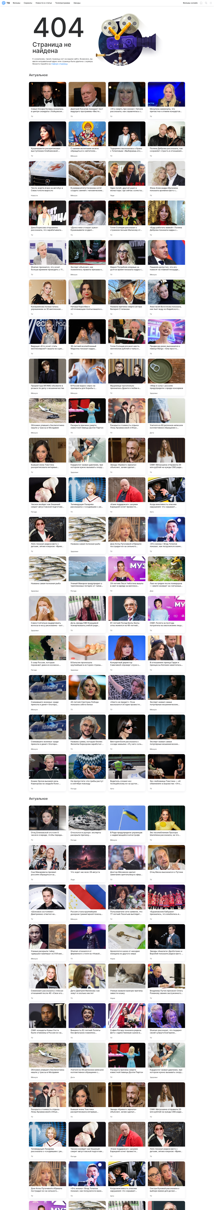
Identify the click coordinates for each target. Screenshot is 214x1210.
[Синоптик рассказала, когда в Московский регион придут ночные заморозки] (87, 970)
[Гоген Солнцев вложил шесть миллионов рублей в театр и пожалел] (126, 337)
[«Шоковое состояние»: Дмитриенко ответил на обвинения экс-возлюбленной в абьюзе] (47, 1140)
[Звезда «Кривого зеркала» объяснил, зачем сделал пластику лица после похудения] (126, 456)
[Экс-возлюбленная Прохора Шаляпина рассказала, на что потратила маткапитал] (166, 1061)
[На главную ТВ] (7, 3)
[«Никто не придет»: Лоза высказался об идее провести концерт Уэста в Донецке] (126, 693)
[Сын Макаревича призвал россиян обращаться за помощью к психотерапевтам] (47, 1100)
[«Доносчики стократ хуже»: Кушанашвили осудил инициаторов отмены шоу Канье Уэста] (87, 219)
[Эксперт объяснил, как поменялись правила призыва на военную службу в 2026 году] (87, 258)
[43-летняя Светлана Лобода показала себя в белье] (87, 693)
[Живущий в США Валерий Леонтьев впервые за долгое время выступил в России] (126, 812)
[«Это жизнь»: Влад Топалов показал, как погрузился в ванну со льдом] (166, 535)
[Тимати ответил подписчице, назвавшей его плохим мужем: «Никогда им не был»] (126, 891)
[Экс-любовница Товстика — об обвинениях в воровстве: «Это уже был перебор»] (166, 772)
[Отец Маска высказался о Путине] (166, 1100)
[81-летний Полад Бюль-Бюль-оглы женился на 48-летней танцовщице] (126, 614)
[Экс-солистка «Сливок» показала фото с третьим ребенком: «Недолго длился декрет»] (47, 812)
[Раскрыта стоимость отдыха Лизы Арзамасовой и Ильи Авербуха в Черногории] (126, 416)
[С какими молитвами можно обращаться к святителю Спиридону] (87, 140)
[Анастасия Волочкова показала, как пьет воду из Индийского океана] (166, 298)
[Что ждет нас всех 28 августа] (87, 1100)
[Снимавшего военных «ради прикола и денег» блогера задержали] (47, 693)
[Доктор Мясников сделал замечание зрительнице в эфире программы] (126, 1100)
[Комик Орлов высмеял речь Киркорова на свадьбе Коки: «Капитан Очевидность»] (47, 772)
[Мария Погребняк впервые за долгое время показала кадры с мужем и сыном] (126, 258)
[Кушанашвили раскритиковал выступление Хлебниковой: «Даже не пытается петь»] (47, 140)
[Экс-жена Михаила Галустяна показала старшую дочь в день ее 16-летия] (166, 930)
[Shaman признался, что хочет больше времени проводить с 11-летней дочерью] (47, 258)
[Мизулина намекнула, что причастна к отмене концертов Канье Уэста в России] (166, 100)
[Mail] (3, 3)
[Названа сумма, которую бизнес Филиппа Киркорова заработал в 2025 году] (87, 733)
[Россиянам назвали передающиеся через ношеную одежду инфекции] (166, 891)
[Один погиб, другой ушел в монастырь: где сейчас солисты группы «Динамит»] (126, 179)
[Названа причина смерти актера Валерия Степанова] (126, 298)
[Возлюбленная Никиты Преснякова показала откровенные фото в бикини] (47, 851)
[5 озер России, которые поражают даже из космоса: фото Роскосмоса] (47, 654)
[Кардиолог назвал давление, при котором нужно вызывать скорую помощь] (87, 456)
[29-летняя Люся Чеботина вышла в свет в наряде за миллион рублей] (126, 575)
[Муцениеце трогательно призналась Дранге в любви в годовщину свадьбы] (126, 377)
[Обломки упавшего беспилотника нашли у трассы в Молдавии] (47, 416)
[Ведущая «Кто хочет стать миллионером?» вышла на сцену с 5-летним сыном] (47, 337)
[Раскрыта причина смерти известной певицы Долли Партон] (87, 416)
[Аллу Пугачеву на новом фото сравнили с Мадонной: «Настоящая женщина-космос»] (87, 891)
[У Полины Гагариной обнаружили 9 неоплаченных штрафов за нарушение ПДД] (87, 930)
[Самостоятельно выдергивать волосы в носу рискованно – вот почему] (47, 614)
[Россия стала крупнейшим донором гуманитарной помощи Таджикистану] (87, 1140)
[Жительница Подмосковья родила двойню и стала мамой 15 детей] (166, 970)
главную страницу (59, 64)
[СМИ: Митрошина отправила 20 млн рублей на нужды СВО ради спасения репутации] (166, 456)
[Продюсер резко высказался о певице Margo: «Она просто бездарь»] (166, 337)
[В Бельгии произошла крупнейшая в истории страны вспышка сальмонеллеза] (87, 654)
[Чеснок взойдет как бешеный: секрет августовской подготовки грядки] (47, 495)
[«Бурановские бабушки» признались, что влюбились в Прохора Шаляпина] (166, 1140)
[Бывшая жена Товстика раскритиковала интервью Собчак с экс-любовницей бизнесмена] (47, 456)
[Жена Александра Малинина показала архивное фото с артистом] (166, 179)
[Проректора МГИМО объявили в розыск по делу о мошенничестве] (47, 377)
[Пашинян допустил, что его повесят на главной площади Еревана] (166, 258)
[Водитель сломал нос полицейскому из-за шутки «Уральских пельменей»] (126, 772)
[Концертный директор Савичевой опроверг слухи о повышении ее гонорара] (126, 654)
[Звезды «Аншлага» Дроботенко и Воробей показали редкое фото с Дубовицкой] (166, 1180)
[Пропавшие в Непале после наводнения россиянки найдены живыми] (126, 1009)
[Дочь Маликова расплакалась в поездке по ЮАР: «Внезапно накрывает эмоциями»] (126, 930)
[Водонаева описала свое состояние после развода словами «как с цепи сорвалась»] (166, 1009)
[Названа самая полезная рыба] (87, 535)
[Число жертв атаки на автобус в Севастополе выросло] (47, 179)
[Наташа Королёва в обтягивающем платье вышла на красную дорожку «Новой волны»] (87, 298)
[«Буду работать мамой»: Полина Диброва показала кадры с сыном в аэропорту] (166, 219)
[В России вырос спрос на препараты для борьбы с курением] (87, 377)
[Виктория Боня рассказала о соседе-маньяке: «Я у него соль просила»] (126, 733)
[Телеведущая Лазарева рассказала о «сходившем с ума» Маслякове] (87, 495)
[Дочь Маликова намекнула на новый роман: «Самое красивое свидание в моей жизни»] (166, 812)
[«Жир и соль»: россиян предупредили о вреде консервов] (166, 377)
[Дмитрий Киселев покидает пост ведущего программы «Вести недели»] (87, 100)
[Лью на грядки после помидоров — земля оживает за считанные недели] (166, 575)
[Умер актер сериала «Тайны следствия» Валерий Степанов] (126, 851)
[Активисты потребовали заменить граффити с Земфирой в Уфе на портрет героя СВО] (87, 1009)
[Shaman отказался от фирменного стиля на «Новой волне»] (87, 1180)
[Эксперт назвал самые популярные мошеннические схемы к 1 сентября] (166, 693)
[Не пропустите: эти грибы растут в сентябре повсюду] (87, 772)
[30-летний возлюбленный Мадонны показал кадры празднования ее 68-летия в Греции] (87, 337)
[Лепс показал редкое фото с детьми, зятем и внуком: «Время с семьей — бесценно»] (47, 535)
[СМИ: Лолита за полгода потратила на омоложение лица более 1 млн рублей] (166, 614)
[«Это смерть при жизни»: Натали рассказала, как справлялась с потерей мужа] (126, 100)
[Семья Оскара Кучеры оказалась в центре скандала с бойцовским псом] (47, 100)
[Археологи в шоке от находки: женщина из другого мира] (126, 1180)
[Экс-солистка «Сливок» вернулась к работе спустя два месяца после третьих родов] (166, 851)
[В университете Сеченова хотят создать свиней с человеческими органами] (87, 179)
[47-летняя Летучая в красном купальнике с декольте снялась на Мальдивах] (47, 1009)
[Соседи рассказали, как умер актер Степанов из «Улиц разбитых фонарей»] (47, 930)
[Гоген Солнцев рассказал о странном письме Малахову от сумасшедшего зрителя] (126, 219)
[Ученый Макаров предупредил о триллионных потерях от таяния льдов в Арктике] (87, 575)
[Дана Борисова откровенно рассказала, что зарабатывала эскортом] (47, 219)
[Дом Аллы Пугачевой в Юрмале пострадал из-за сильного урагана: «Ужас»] (126, 535)
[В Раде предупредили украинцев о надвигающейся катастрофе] (126, 1061)
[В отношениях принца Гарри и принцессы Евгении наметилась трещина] (166, 654)
